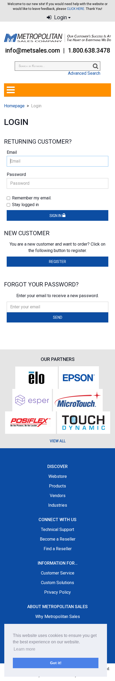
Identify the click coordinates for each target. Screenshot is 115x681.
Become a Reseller (57, 539)
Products (57, 486)
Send (57, 317)
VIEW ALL (58, 441)
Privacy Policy (57, 592)
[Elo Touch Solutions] (36, 377)
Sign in (55, 216)
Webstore (57, 476)
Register (57, 261)
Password (16, 174)
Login (59, 17)
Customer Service (57, 573)
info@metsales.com (32, 50)
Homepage (14, 105)
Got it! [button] (56, 663)
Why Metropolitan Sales (57, 616)
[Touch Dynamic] (83, 422)
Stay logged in (25, 204)
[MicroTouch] (78, 400)
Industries (57, 505)
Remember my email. (31, 197)
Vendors (58, 495)
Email (12, 152)
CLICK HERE (75, 9)
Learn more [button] (24, 649)
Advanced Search (84, 73)
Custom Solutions (57, 582)
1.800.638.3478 (89, 50)
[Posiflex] (30, 422)
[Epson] (79, 377)
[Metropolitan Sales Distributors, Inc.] (57, 38)
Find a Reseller (58, 548)
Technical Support (57, 529)
